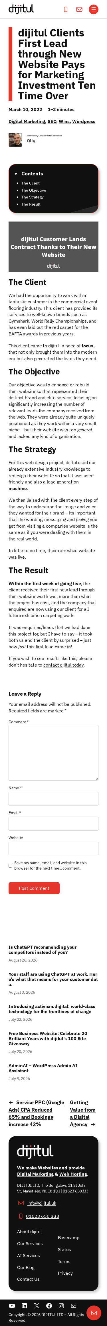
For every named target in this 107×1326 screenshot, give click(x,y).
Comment (19, 721)
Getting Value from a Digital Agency (83, 1113)
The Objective (33, 190)
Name (15, 787)
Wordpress (83, 121)
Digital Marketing (27, 121)
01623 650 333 (42, 1216)
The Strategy (32, 197)
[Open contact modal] (93, 1312)
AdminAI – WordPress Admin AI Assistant (43, 1068)
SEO (52, 121)
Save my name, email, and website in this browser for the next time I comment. (50, 865)
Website (16, 837)
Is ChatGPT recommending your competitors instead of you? (42, 949)
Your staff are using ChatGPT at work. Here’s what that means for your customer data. (53, 979)
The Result (31, 204)
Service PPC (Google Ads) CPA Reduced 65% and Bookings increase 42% (36, 1113)
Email (15, 812)
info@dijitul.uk (41, 1203)
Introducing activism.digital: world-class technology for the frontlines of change (52, 1009)
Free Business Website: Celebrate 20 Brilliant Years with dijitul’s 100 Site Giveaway (48, 1038)
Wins (64, 121)
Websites (48, 1168)
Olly (31, 141)
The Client (30, 183)
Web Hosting (73, 1174)
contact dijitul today (63, 665)
